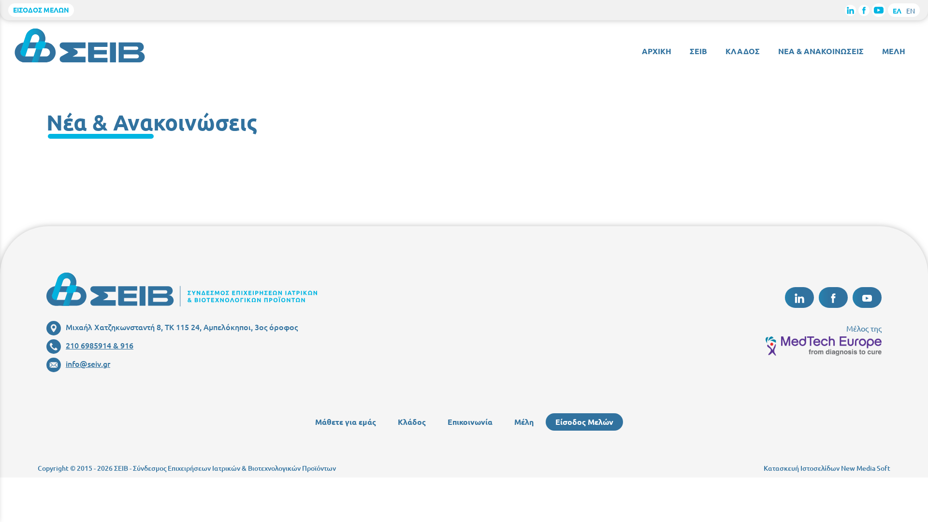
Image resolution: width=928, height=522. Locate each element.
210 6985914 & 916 (99, 345)
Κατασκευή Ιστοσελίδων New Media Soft (827, 468)
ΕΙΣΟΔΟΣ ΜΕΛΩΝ (41, 9)
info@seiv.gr (88, 363)
